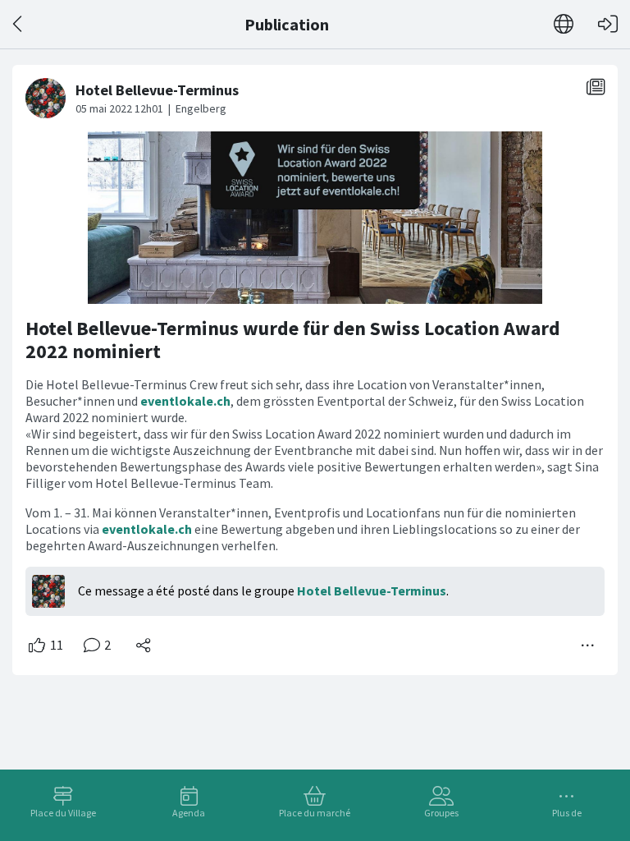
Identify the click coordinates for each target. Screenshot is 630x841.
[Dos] (18, 24)
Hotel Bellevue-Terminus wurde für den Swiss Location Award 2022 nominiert (292, 339)
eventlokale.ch (185, 401)
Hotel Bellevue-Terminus (371, 590)
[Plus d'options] (588, 645)
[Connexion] (608, 24)
